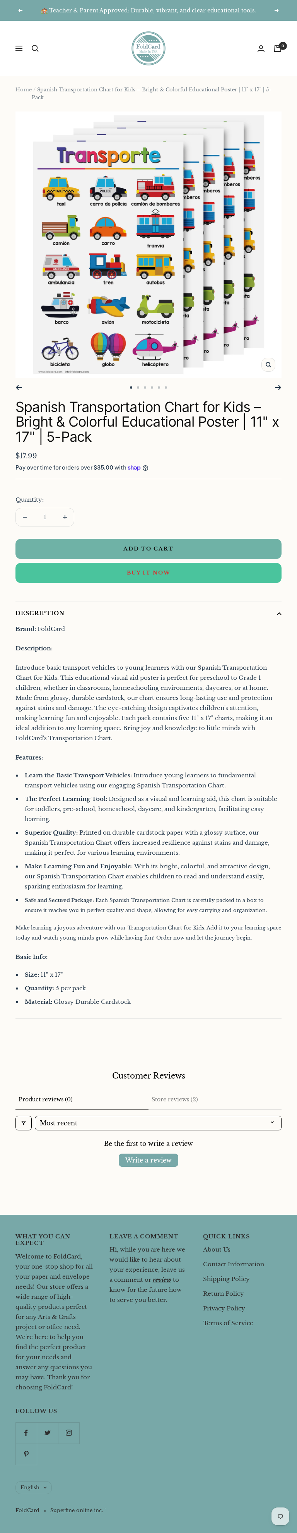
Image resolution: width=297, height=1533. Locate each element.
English (29, 1487)
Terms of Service (228, 1323)
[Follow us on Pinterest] (26, 1454)
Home (23, 89)
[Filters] (23, 1123)
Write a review (148, 1160)
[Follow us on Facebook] (26, 1433)
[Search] (35, 48)
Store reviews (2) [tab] (175, 1099)
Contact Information (233, 1264)
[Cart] (278, 48)
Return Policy (223, 1293)
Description (40, 613)
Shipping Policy (226, 1279)
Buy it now (149, 572)
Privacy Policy (224, 1308)
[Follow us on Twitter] (47, 1433)
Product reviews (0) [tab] (46, 1099)
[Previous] (18, 387)
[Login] (261, 48)
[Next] (278, 387)
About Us (216, 1249)
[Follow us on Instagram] (68, 1433)
